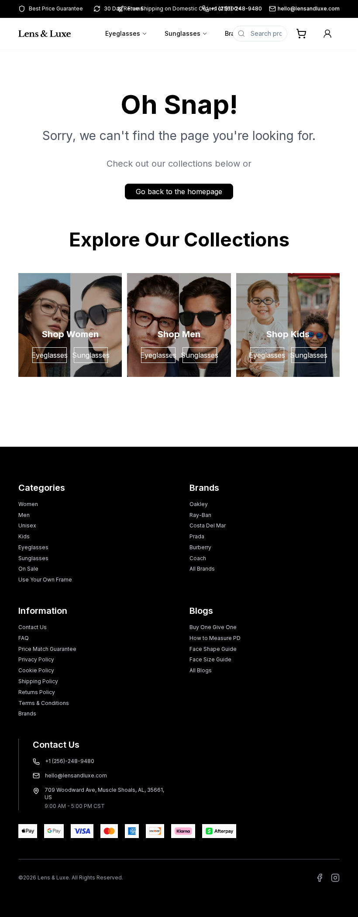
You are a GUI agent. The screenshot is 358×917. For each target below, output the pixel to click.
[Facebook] (319, 877)
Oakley (198, 504)
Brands (27, 713)
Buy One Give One (213, 627)
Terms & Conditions (43, 703)
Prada (196, 536)
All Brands (202, 568)
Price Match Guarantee (47, 649)
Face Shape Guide (213, 649)
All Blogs (200, 670)
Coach (197, 558)
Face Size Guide (210, 659)
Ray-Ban (200, 515)
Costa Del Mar (207, 525)
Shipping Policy (38, 681)
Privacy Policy (36, 659)
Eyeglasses (122, 33)
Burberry (200, 547)
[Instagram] (335, 877)
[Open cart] (301, 33)
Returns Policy (36, 692)
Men (24, 515)
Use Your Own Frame (45, 579)
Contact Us (32, 627)
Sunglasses (182, 33)
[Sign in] (327, 33)
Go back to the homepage (179, 191)
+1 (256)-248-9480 (69, 761)
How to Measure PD (215, 638)
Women (28, 504)
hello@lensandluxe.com (309, 8)
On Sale (28, 568)
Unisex (27, 525)
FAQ (23, 638)
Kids (24, 536)
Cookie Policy (36, 670)
